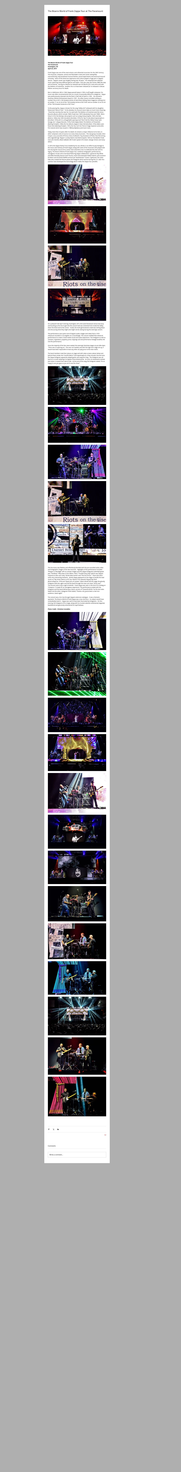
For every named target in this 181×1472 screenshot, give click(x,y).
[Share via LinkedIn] (58, 1129)
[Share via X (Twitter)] (53, 1129)
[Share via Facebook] (49, 1129)
